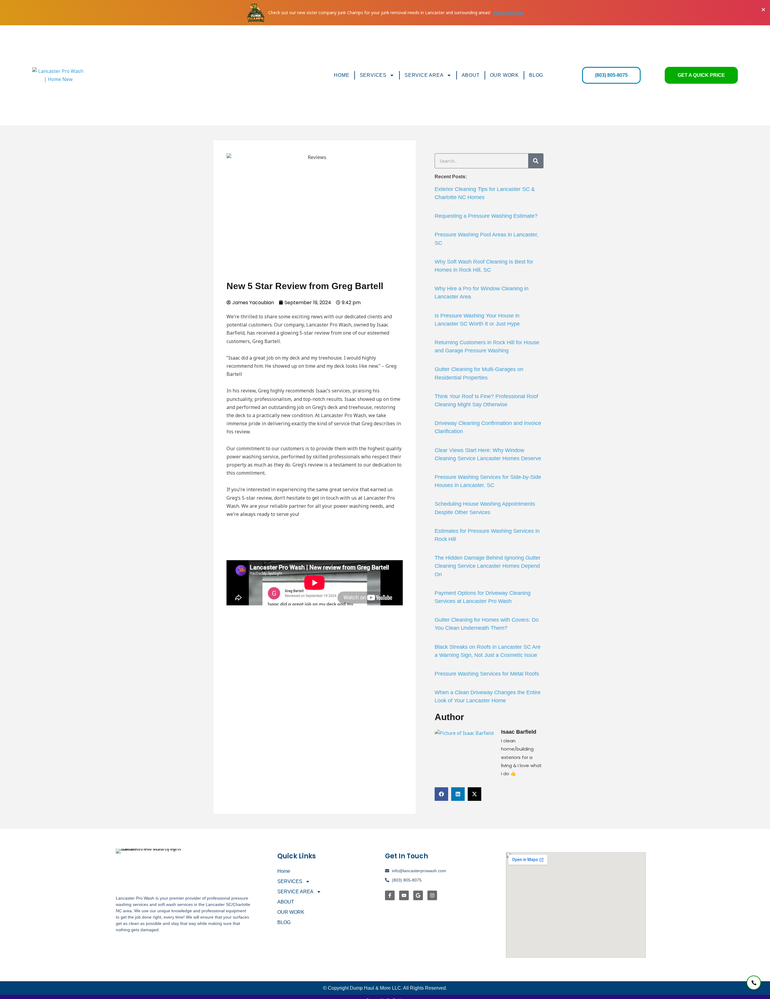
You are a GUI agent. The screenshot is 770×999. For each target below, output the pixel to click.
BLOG (536, 75)
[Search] (535, 161)
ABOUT (471, 75)
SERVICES (373, 75)
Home (341, 75)
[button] (441, 794)
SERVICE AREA (424, 75)
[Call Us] (754, 983)
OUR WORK (504, 75)
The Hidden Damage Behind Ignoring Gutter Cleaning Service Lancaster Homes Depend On (488, 566)
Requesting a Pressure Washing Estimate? (486, 216)
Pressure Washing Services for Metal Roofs (487, 674)
